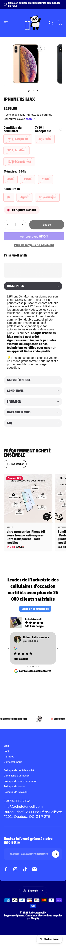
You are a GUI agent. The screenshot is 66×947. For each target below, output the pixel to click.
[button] (33, 286)
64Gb (10, 179)
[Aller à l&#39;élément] (28, 91)
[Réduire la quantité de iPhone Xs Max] (8, 224)
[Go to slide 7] (33, 678)
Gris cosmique (47, 197)
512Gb (46, 179)
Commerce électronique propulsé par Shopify (43, 929)
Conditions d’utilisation (17, 787)
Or (8, 197)
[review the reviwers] (16, 648)
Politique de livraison (15, 803)
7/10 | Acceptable (17, 139)
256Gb (28, 179)
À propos (9, 768)
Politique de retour (14, 798)
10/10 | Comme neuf (19, 161)
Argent (24, 197)
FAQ (6, 763)
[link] (33, 826)
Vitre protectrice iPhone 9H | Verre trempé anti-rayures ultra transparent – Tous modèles (27, 537)
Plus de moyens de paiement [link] (34, 245)
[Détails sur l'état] (60, 129)
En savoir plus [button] (23, 671)
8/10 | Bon (44, 139)
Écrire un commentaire (35, 608)
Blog (6, 757)
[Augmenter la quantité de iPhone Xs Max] (22, 224)
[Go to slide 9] (38, 678)
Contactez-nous (13, 773)
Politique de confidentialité (19, 782)
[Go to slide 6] (30, 678)
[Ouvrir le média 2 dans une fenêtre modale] (41, 48)
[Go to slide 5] (27, 678)
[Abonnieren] (55, 866)
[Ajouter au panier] (46, 516)
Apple (10, 527)
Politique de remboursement (20, 792)
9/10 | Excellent (16, 150)
